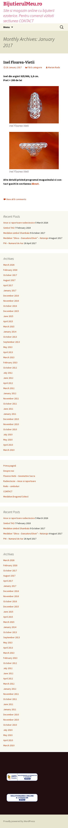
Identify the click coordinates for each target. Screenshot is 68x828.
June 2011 (8, 408)
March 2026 (8, 264)
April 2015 (8, 321)
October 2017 (10, 275)
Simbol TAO (9, 227)
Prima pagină (9, 465)
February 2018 (10, 269)
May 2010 (7, 439)
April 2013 (8, 352)
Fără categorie (35, 67)
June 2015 (8, 316)
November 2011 (11, 398)
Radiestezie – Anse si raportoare (19, 481)
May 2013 (7, 347)
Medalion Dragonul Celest (15, 496)
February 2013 (10, 362)
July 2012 (7, 372)
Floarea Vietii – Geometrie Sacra (19, 475)
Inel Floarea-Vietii (18, 62)
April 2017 (8, 285)
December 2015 (11, 311)
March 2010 (8, 449)
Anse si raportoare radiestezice (19, 222)
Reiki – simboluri (11, 486)
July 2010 (7, 434)
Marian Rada (54, 67)
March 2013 (8, 357)
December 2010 (11, 419)
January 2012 (9, 393)
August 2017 (9, 280)
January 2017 (9, 290)
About (35, 183)
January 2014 (9, 331)
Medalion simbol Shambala (16, 232)
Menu (6, 27)
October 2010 (10, 429)
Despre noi (8, 470)
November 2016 (11, 300)
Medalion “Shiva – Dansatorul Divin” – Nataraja (25, 238)
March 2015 (8, 326)
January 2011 (9, 413)
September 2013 (11, 341)
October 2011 (10, 403)
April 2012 (8, 383)
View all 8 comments (16, 199)
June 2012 (8, 377)
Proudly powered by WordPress (19, 821)
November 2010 (11, 424)
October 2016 (10, 305)
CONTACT (7, 491)
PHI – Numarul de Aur (13, 243)
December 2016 (11, 295)
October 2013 (10, 336)
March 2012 (8, 388)
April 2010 (8, 444)
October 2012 (10, 367)
